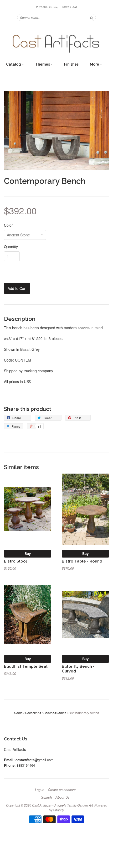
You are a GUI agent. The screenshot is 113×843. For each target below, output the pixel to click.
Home (18, 713)
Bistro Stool (15, 561)
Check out (69, 7)
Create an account (62, 790)
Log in (39, 790)
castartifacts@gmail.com (35, 759)
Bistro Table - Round (82, 561)
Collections (33, 713)
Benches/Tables (54, 713)
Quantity (11, 246)
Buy (27, 553)
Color (8, 225)
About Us (62, 797)
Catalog (14, 64)
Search (46, 797)
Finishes (71, 64)
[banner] (56, 42)
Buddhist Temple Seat (26, 666)
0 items (47, 7)
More (95, 64)
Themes (43, 64)
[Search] (91, 17)
